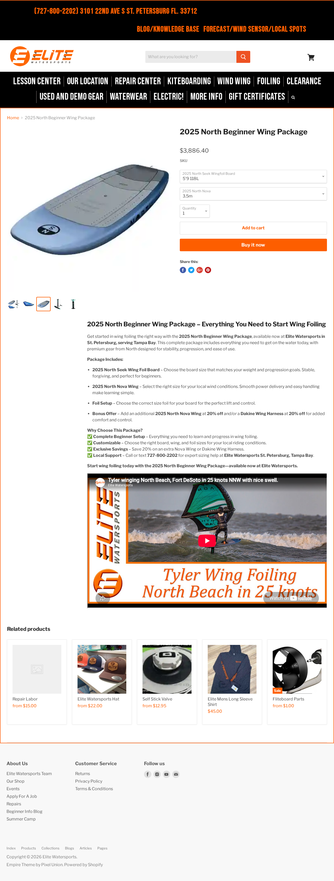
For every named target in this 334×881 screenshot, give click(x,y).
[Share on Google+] (199, 270)
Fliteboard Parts (288, 699)
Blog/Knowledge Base (168, 29)
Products (28, 848)
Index (11, 848)
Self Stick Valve (157, 699)
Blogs (69, 848)
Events (13, 788)
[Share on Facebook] (183, 270)
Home (13, 118)
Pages (102, 848)
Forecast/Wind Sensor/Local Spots (255, 29)
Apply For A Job (22, 796)
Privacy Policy (88, 781)
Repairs (14, 803)
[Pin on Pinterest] (208, 270)
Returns (82, 773)
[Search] (243, 57)
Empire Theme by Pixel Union (35, 864)
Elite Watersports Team (29, 773)
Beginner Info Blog (25, 811)
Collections (50, 848)
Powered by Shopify (83, 864)
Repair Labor (25, 699)
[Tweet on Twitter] (191, 270)
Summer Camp (21, 819)
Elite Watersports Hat (98, 699)
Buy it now (253, 245)
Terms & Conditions (94, 788)
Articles (86, 848)
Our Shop (16, 781)
